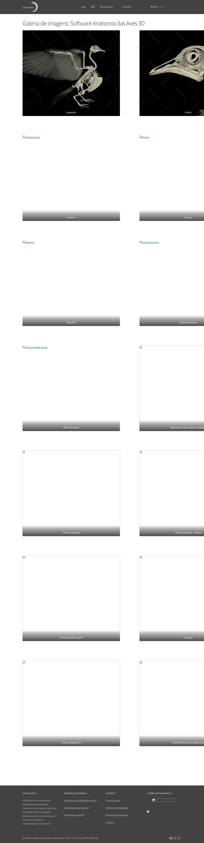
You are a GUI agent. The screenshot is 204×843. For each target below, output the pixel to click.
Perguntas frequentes (116, 814)
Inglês (141, 10)
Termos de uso (112, 800)
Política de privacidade (116, 807)
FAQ (93, 6)
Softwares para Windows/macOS (80, 800)
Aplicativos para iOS (74, 814)
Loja (83, 6)
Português (136, 10)
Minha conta (106, 6)
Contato (126, 6)
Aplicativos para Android (76, 807)
